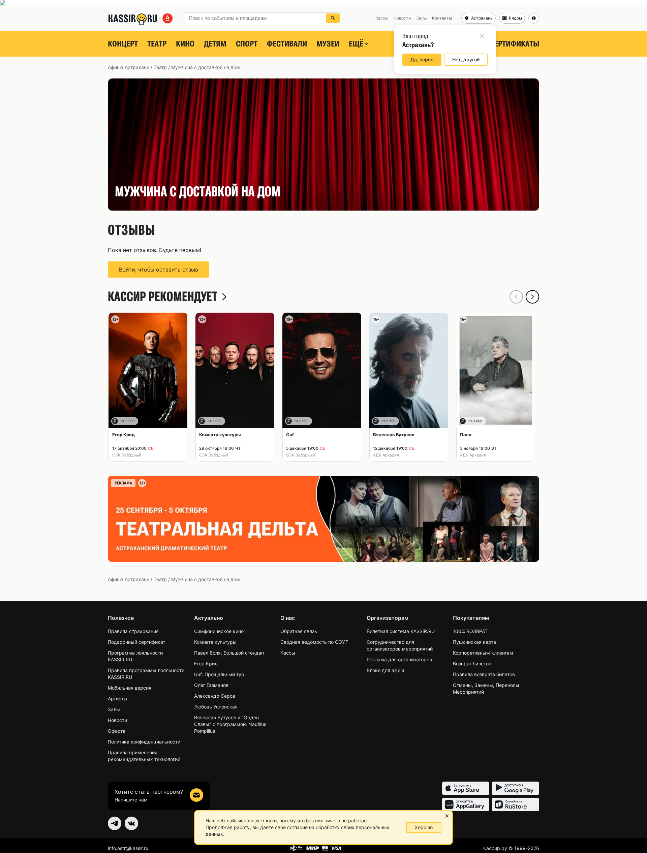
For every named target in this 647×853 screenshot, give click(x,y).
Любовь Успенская (216, 706)
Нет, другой (466, 59)
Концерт (123, 44)
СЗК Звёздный (126, 454)
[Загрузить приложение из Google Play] (515, 788)
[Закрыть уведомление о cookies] (446, 816)
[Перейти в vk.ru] (131, 823)
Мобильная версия (129, 688)
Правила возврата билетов (484, 674)
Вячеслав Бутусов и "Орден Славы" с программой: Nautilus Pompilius (230, 724)
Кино (185, 44)
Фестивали (287, 44)
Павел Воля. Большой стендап (229, 653)
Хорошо (424, 827)
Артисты (117, 698)
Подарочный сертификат (136, 642)
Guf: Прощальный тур (219, 674)
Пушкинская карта (474, 642)
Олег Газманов (211, 685)
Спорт (246, 44)
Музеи (327, 44)
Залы (114, 709)
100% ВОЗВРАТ (470, 631)
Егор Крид (206, 663)
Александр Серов (214, 696)
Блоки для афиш (385, 670)
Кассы (287, 653)
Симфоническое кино (219, 631)
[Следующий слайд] (532, 297)
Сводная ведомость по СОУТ (314, 642)
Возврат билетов (472, 663)
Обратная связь (298, 631)
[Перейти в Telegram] (114, 823)
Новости (117, 720)
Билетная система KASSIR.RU (401, 631)
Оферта (116, 731)
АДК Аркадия (386, 454)
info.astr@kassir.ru (128, 848)
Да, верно (421, 59)
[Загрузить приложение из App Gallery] (465, 804)
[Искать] (333, 18)
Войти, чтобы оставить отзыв (158, 269)
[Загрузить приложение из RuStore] (515, 804)
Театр (156, 44)
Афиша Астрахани (128, 67)
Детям (215, 44)
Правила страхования (133, 631)
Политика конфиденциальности (144, 742)
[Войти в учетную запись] (533, 18)
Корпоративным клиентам (483, 653)
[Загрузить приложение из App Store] (465, 788)
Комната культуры (215, 642)
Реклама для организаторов (399, 659)
